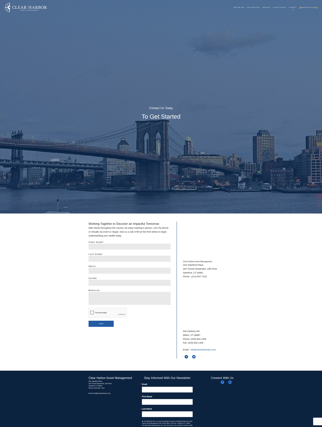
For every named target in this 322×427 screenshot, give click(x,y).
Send (101, 323)
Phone (93, 278)
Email (92, 266)
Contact (293, 7)
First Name (147, 396)
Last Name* (96, 254)
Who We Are (239, 7)
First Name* (96, 242)
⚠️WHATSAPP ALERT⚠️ (308, 7)
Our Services (253, 7)
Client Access (279, 7)
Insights (266, 7)
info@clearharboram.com (203, 349)
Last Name (147, 409)
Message (94, 290)
